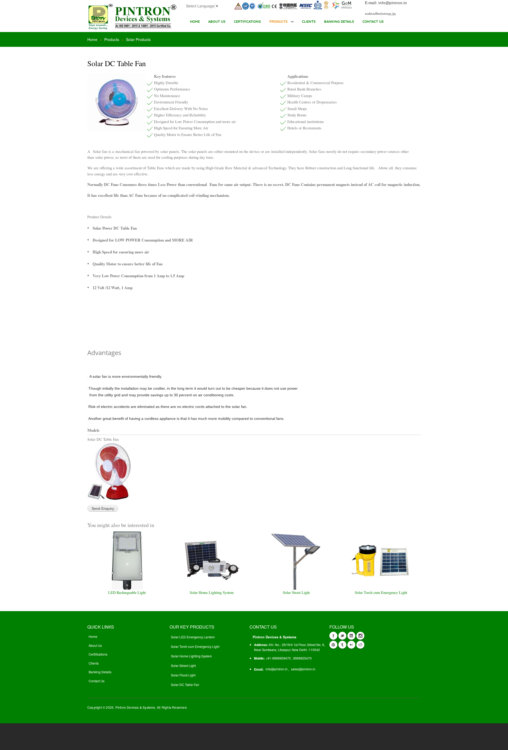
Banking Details (100, 672)
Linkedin (351, 636)
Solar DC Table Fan (185, 684)
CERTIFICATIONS (247, 21)
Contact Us (97, 681)
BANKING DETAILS (339, 21)
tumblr (342, 645)
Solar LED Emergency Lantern (193, 637)
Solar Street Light (296, 592)
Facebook (333, 636)
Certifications (98, 654)
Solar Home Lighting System (212, 592)
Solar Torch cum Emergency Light (381, 592)
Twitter (342, 636)
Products (278, 21)
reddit (360, 645)
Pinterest (333, 645)
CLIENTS (309, 21)
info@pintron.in (277, 669)
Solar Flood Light (183, 675)
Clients (94, 663)
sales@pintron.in (303, 669)
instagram (360, 636)
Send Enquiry (103, 508)
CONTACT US (373, 21)
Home (195, 21)
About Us (95, 645)
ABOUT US (216, 21)
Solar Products (138, 39)
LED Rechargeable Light (127, 592)
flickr (351, 645)
